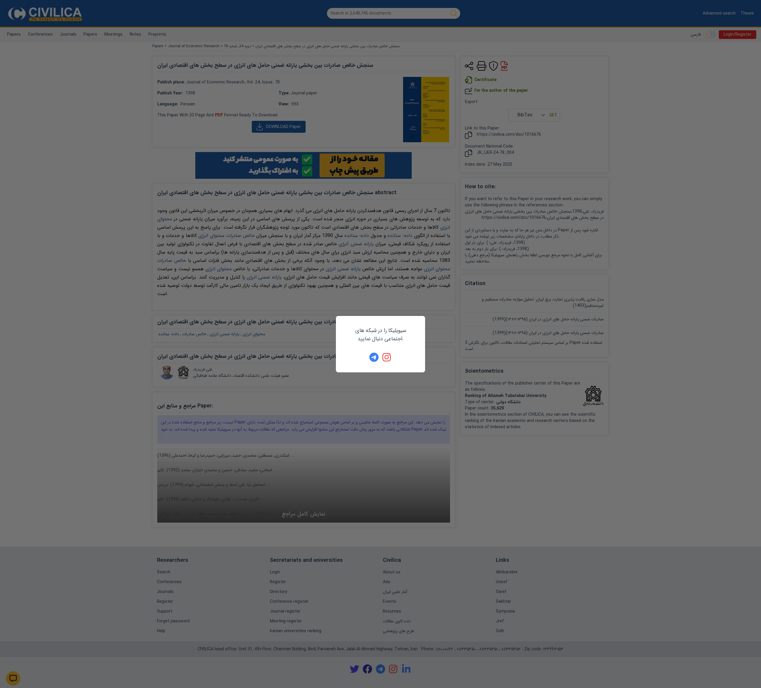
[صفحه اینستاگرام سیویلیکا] (387, 357)
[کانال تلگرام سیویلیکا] (374, 357)
